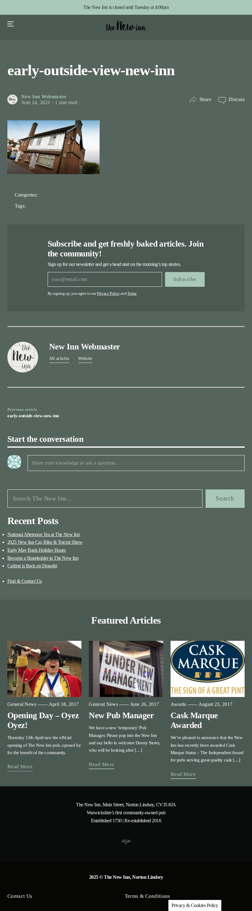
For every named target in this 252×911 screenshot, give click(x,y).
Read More (20, 766)
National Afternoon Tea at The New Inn (43, 534)
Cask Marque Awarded (194, 720)
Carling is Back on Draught (32, 565)
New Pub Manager (121, 715)
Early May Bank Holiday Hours (36, 550)
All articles (59, 358)
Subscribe (184, 279)
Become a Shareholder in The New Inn (42, 558)
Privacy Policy (108, 293)
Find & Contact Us (24, 581)
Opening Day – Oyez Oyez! (43, 720)
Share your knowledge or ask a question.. (75, 463)
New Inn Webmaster (44, 96)
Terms (131, 293)
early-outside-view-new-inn (33, 415)
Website (85, 358)
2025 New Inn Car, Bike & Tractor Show (44, 542)
